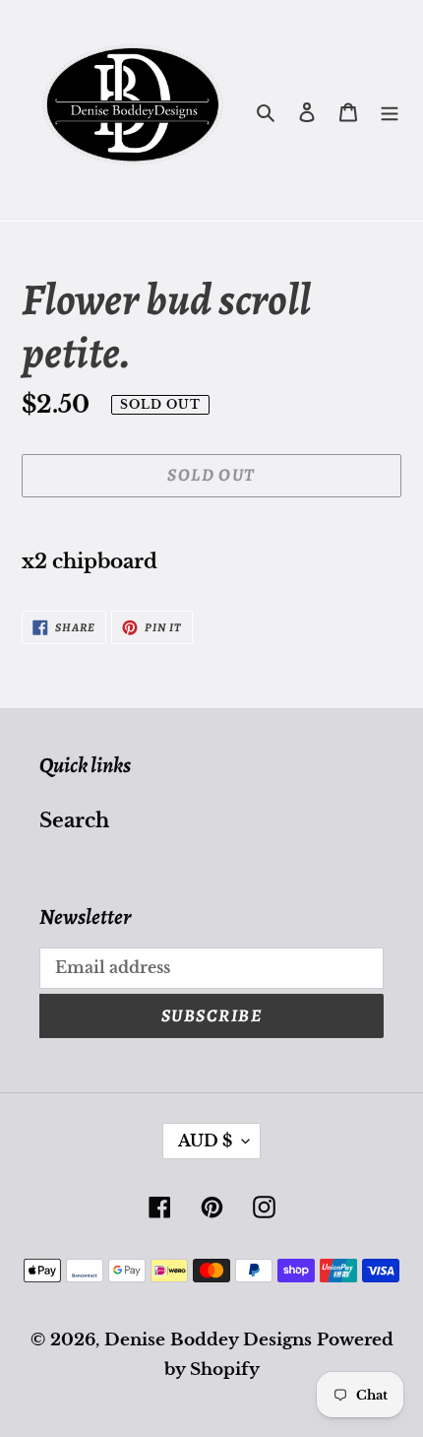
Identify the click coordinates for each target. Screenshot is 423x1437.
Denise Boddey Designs (208, 1340)
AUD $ (205, 1140)
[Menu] (389, 110)
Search (74, 820)
